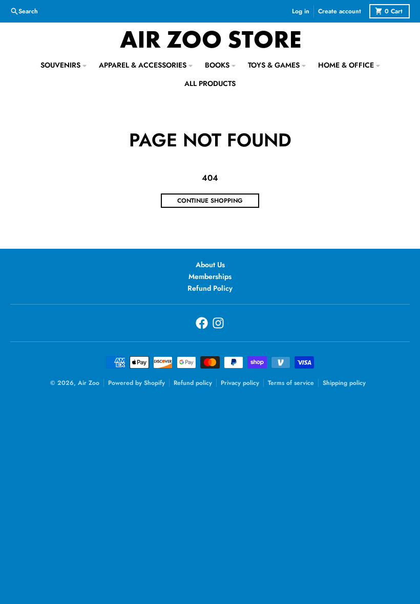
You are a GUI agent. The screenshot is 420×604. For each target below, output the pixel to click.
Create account (339, 11)
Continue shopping (210, 200)
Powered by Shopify (136, 382)
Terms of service (291, 382)
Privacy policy (240, 382)
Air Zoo (88, 382)
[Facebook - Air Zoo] (202, 323)
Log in (300, 11)
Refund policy (193, 382)
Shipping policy (344, 382)
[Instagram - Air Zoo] (218, 323)
